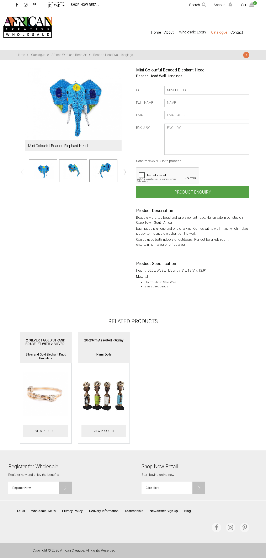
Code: (140, 90)
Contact (236, 32)
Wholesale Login (192, 32)
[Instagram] (25, 5)
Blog (187, 511)
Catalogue (219, 32)
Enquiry (143, 128)
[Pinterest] (34, 5)
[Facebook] (17, 5)
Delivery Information (103, 511)
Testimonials (134, 511)
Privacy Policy (72, 511)
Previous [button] (22, 172)
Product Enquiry (193, 192)
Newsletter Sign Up (164, 511)
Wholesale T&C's (43, 511)
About (169, 32)
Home (156, 32)
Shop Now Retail (85, 5)
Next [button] (124, 172)
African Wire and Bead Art (69, 55)
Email (140, 115)
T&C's (21, 511)
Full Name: (145, 103)
